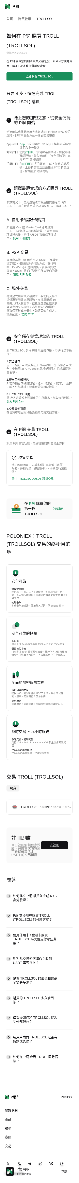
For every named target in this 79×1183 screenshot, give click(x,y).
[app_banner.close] (73, 1167)
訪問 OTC (27, 314)
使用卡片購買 (21, 238)
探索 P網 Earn (15, 401)
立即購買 (58, 508)
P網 (32, 504)
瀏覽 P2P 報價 (22, 274)
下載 (64, 1171)
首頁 (9, 19)
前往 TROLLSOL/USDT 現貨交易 (33, 478)
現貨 (13, 788)
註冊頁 (29, 152)
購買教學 (24, 19)
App (22, 144)
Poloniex (18, 6)
